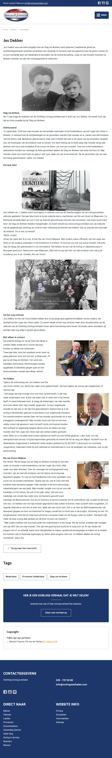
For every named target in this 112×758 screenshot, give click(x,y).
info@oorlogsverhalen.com (36, 3)
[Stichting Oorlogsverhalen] (16, 15)
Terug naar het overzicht (23, 548)
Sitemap (60, 722)
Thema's (7, 714)
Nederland (11, 576)
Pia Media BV (49, 641)
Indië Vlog (8, 733)
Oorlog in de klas (11, 737)
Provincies (8, 722)
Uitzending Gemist (12, 730)
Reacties (7, 741)
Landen (6, 718)
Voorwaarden (62, 718)
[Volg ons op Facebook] (99, 2)
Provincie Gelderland (33, 576)
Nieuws (7, 745)
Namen (6, 711)
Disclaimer (61, 714)
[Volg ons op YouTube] (103, 2)
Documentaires (10, 726)
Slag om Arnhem (58, 576)
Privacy (59, 711)
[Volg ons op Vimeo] (107, 2)
